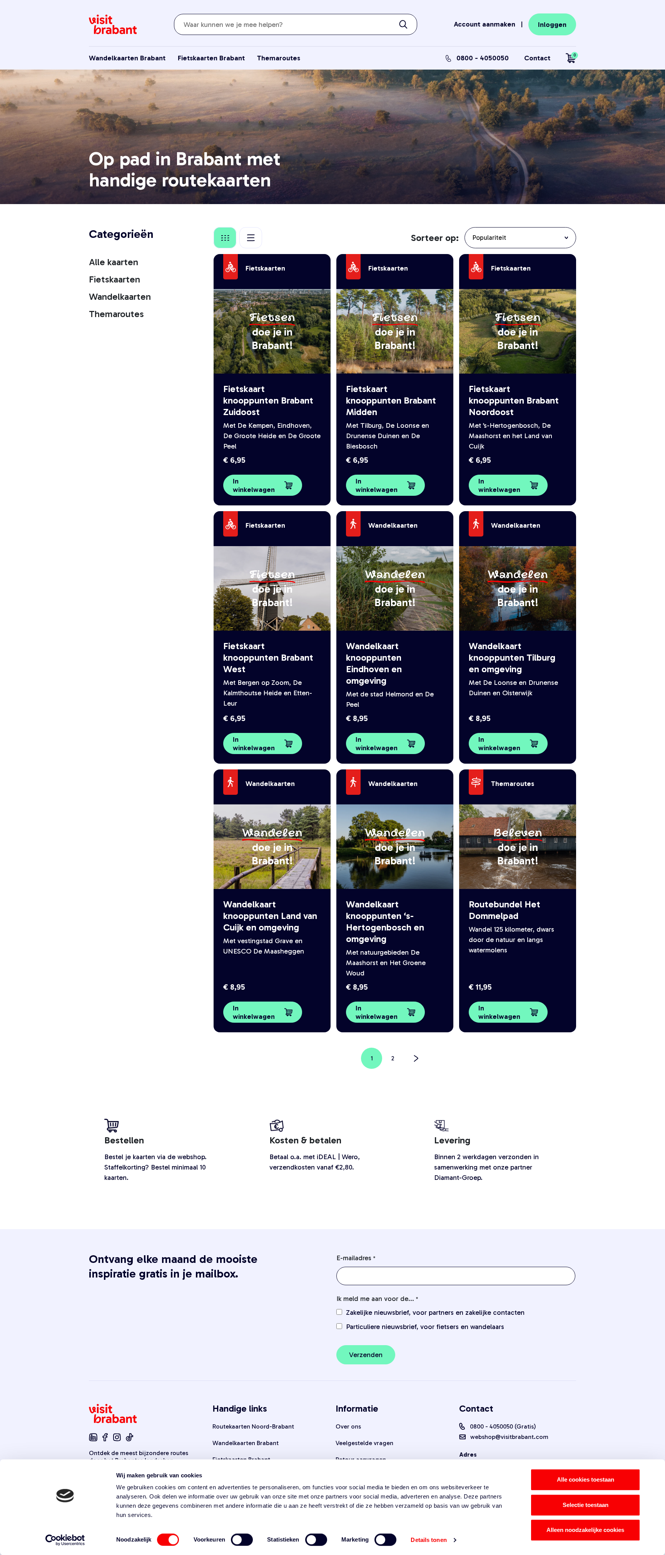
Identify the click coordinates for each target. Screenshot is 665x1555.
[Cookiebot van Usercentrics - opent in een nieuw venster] (65, 1540)
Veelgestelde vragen (364, 1443)
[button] (262, 485)
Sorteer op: (435, 237)
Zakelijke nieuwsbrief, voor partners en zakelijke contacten (435, 1312)
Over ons (348, 1426)
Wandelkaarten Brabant (127, 58)
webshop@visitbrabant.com (509, 1436)
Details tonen (428, 1540)
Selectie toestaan (585, 1505)
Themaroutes (278, 58)
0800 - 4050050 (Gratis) (503, 1426)
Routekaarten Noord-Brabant (253, 1426)
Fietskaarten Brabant (211, 58)
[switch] (242, 1539)
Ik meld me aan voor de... (375, 1298)
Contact (537, 58)
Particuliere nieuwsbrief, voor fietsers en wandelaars (425, 1326)
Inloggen (552, 24)
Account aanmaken (484, 24)
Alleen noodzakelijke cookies (585, 1530)
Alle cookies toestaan (585, 1479)
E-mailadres (353, 1258)
